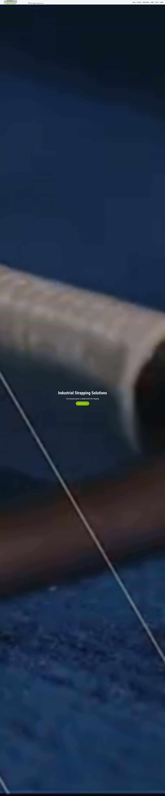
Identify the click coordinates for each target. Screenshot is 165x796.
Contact (161, 2)
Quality (152, 2)
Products (139, 2)
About (156, 2)
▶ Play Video (82, 403)
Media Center (146, 2)
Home (134, 2)
